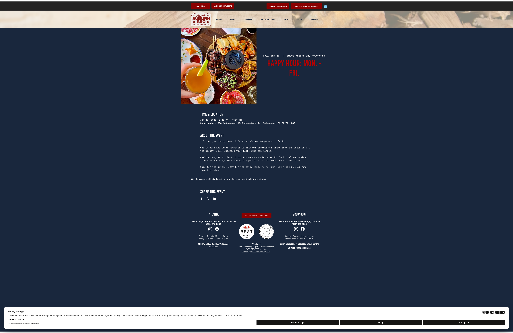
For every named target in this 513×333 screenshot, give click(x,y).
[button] (306, 6)
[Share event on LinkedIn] (214, 199)
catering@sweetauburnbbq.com (256, 251)
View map (213, 246)
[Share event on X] (208, 199)
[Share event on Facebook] (201, 199)
